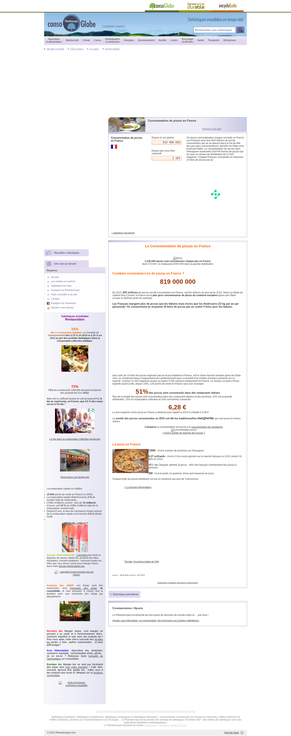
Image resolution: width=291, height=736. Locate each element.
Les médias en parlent (63, 281)
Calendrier (82, 555)
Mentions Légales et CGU (173, 725)
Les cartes (94, 48)
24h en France (76, 48)
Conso (97, 40)
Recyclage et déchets (187, 40)
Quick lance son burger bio (74, 477)
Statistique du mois (61, 285)
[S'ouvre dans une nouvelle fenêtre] (233, 19)
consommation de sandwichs (207, 427)
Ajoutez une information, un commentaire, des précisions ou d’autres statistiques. (155, 620)
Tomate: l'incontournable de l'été (141, 561)
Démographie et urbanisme (112, 40)
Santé (200, 40)
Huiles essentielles (168, 711)
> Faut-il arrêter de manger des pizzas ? (183, 433)
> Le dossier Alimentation (137, 487)
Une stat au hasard (65, 263)
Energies (129, 40)
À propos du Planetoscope (65, 290)
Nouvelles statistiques (66, 252)
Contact (55, 298)
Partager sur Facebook (63, 303)
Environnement (146, 40)
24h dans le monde (55, 48)
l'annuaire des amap (83, 588)
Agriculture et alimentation (54, 40)
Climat (86, 40)
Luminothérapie (131, 711)
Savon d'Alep (149, 711)
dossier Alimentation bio (72, 566)
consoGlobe (150, 725)
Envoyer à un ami (211, 129)
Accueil (55, 277)
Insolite (162, 40)
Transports (213, 40)
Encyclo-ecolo (187, 711)
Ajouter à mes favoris (62, 307)
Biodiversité (72, 40)
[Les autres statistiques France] (127, 147)
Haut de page (231, 732)
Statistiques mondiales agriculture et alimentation (178, 583)
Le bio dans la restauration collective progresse (74, 439)
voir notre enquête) (77, 667)
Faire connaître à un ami (64, 294)
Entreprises (229, 40)
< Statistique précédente (123, 233)
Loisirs (174, 40)
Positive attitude (112, 48)
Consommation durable (108, 711)
